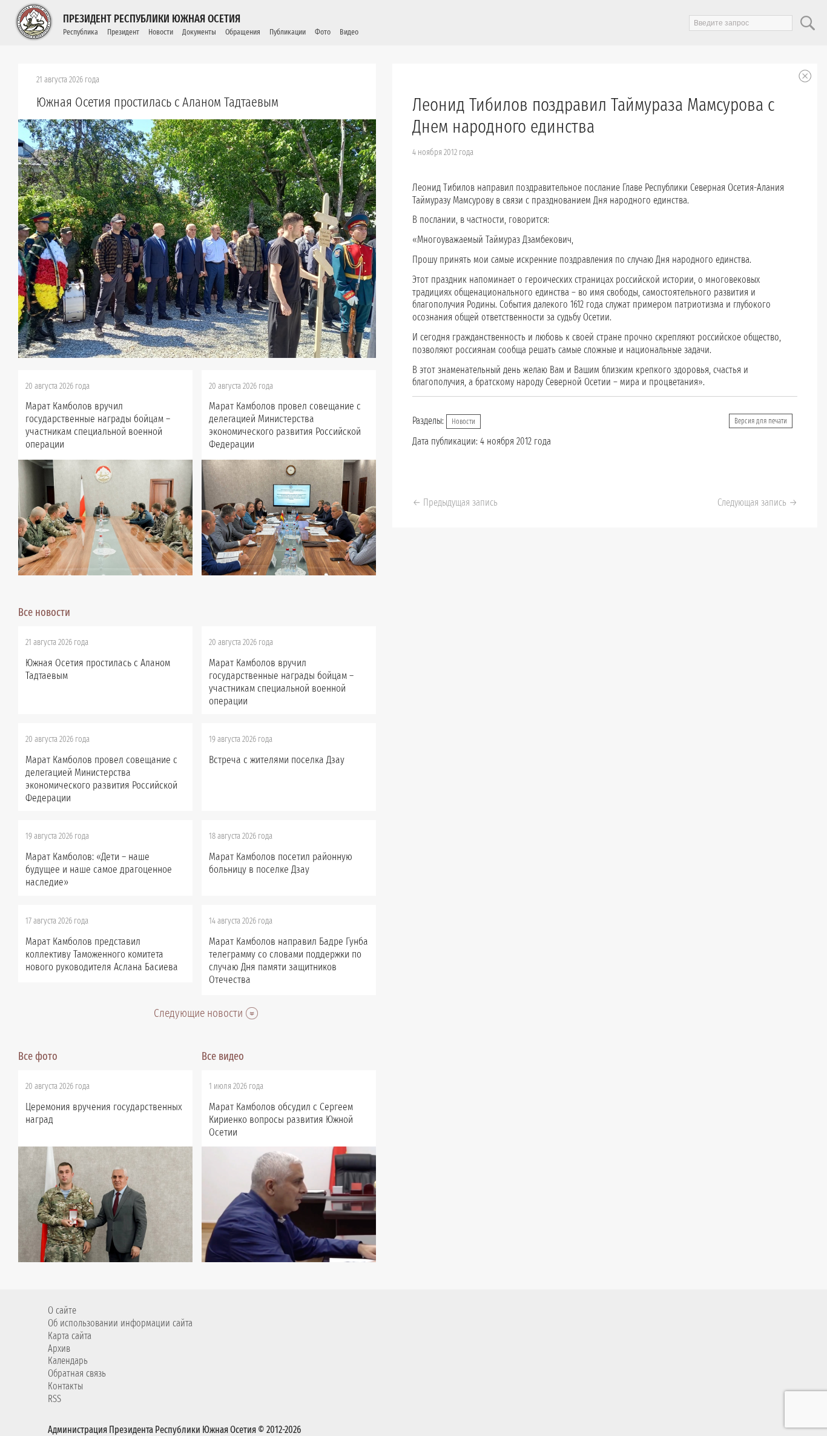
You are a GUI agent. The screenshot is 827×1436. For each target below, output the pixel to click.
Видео (349, 31)
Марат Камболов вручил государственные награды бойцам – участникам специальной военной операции (97, 425)
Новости (160, 31)
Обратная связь (77, 1373)
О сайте (62, 1310)
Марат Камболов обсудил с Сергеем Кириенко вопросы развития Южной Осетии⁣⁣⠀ (281, 1119)
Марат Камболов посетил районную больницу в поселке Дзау (280, 863)
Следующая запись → (757, 502)
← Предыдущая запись (455, 502)
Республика (80, 31)
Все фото (38, 1056)
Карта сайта (69, 1336)
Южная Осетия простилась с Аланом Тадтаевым (157, 102)
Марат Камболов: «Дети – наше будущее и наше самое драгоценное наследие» (98, 869)
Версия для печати (760, 421)
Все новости (44, 612)
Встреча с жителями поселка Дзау (276, 759)
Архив (59, 1348)
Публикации (287, 31)
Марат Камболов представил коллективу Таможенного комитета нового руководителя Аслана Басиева (101, 954)
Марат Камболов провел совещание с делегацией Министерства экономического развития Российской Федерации (285, 425)
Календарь (68, 1360)
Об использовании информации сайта (120, 1323)
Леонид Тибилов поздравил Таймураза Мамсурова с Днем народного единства (593, 115)
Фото (323, 31)
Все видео (223, 1056)
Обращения (242, 31)
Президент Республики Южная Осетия (151, 18)
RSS (54, 1399)
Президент (123, 31)
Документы (199, 31)
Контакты (65, 1386)
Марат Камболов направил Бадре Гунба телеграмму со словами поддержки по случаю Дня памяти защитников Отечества (288, 960)
